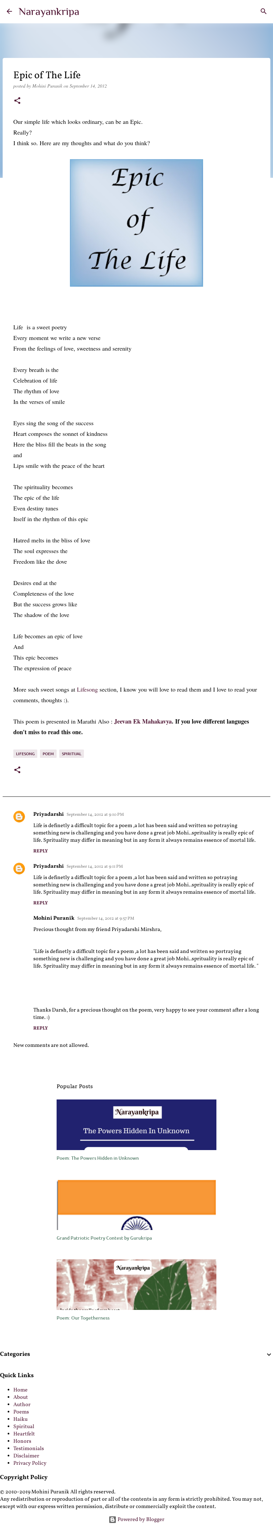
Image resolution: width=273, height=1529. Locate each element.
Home (20, 1390)
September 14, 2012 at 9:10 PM (95, 815)
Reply (40, 851)
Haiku (20, 1419)
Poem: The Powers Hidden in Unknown (98, 1158)
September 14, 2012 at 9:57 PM (105, 919)
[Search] (264, 11)
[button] (17, 101)
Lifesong (86, 689)
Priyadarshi (48, 814)
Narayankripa (49, 11)
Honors (22, 1441)
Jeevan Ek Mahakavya (143, 721)
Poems (21, 1412)
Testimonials (28, 1448)
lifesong (25, 754)
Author (22, 1404)
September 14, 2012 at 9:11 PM (95, 867)
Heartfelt (24, 1434)
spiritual (71, 754)
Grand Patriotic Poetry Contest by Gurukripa (104, 1238)
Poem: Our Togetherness (83, 1318)
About (20, 1397)
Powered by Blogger (140, 1519)
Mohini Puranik (54, 918)
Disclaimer (26, 1456)
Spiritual (23, 1426)
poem (48, 754)
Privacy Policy (30, 1463)
